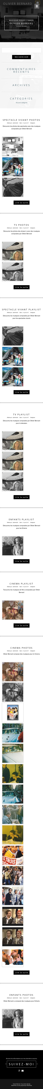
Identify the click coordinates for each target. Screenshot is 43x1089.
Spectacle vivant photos (21, 120)
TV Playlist (21, 414)
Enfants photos (21, 994)
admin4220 (15, 123)
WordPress (29, 1085)
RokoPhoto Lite (15, 1085)
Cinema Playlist (21, 583)
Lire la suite (21, 202)
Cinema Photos (21, 647)
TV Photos (21, 224)
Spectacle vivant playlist (21, 309)
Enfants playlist (21, 519)
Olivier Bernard (21, 23)
